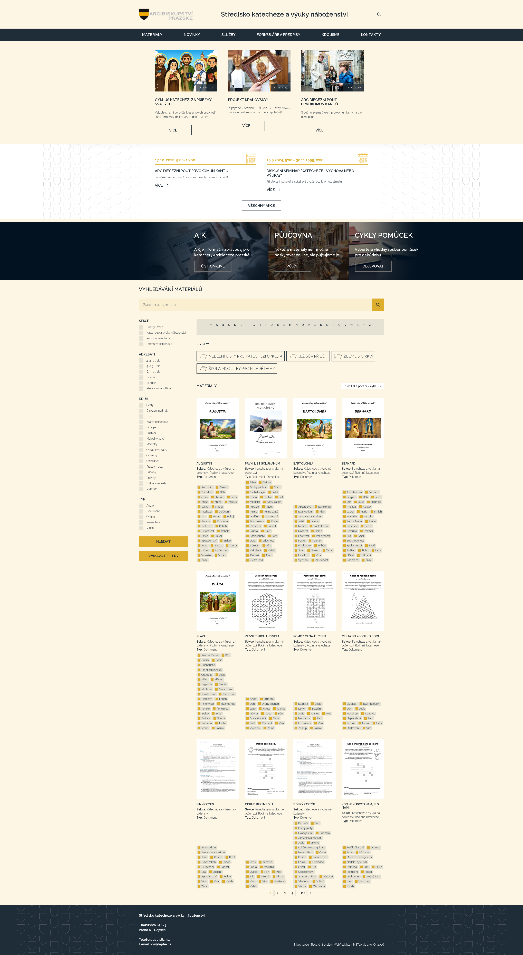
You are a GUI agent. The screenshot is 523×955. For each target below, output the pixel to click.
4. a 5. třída (153, 366)
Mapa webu (301, 944)
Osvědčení (153, 461)
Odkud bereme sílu (259, 804)
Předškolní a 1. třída (158, 388)
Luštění (151, 433)
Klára (201, 636)
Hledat (163, 541)
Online (150, 516)
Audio (150, 505)
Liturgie (151, 427)
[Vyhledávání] (379, 14)
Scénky (151, 477)
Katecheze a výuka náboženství (166, 332)
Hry (148, 416)
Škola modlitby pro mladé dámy (242, 368)
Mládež (151, 382)
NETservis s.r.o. (362, 944)
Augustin (204, 463)
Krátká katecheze (157, 421)
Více (173, 130)
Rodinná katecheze (158, 338)
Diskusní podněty (157, 410)
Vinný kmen (205, 804)
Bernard (348, 463)
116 (303, 893)
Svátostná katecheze (159, 343)
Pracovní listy (154, 466)
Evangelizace (154, 327)
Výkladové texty (156, 483)
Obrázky (152, 455)
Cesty (150, 405)
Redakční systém (322, 944)
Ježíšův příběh (312, 356)
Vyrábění (152, 488)
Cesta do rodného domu (361, 636)
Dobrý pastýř (304, 804)
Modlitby (152, 444)
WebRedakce (342, 944)
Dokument (153, 511)
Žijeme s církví (358, 356)
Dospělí (151, 377)
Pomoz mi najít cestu (310, 636)
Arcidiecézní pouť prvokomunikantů (319, 102)
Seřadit (360, 386)
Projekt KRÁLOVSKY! (248, 100)
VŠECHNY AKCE (261, 205)
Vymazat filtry (163, 556)
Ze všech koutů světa (262, 636)
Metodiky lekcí (155, 438)
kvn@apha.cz (161, 944)
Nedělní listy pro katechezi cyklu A (245, 356)
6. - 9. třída (153, 371)
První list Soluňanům (262, 463)
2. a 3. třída (153, 360)
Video (150, 527)
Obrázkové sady (156, 449)
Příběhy (151, 472)
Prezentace (153, 522)
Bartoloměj (303, 463)
